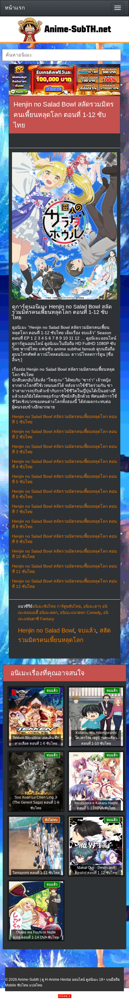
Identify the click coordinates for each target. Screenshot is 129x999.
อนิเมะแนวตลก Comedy (80, 612)
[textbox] (61, 55)
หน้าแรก (15, 8)
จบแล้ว (87, 630)
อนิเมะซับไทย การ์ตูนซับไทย (56, 606)
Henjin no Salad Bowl (46, 630)
